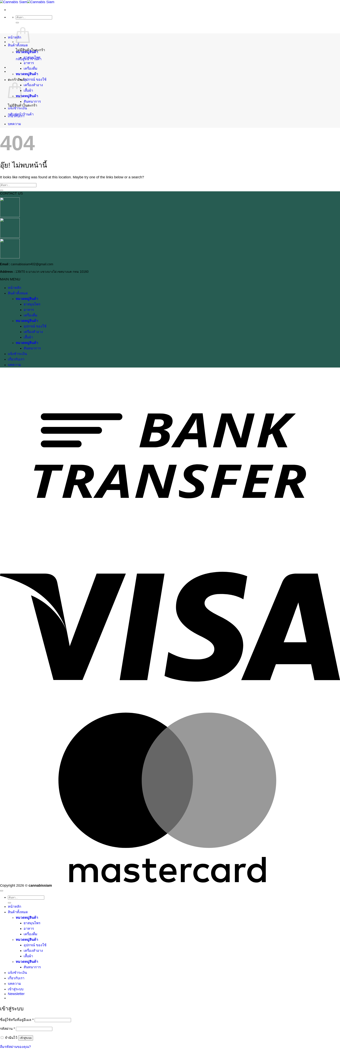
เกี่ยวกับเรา (16, 116)
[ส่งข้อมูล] (17, 22)
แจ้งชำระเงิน (17, 108)
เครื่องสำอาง (33, 85)
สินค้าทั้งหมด (18, 45)
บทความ (14, 124)
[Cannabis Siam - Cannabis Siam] (27, 2)
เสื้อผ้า (28, 90)
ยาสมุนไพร (32, 57)
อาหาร (29, 63)
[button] (16, 994)
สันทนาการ (32, 101)
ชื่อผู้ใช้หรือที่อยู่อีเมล (17, 1020)
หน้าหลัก (14, 37)
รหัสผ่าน (7, 1029)
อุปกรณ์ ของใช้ (35, 79)
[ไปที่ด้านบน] (1, 890)
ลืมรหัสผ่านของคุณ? (15, 1047)
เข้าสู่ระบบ (25, 1037)
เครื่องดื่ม (30, 68)
